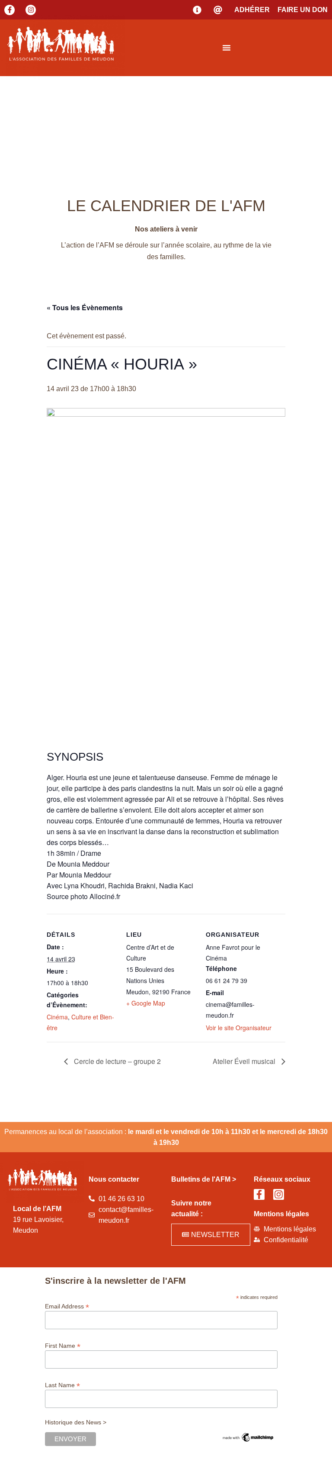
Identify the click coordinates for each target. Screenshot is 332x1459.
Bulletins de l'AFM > (203, 1179)
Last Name (62, 1384)
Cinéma (57, 1016)
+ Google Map (145, 1003)
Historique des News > (75, 1422)
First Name (62, 1345)
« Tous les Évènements (85, 307)
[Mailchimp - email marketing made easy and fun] (248, 1440)
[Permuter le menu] (226, 47)
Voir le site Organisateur (238, 1027)
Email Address (67, 1306)
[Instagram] (31, 10)
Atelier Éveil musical (245, 1061)
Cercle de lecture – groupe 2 (116, 1061)
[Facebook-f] (9, 10)
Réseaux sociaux (282, 1179)
